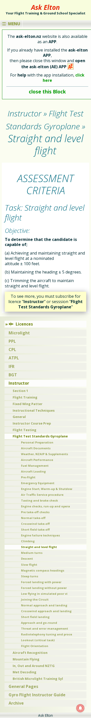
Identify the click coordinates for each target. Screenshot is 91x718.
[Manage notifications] (80, 708)
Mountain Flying (26, 659)
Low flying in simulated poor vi (44, 594)
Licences (24, 324)
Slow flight (29, 564)
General (19, 416)
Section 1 (20, 390)
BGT (13, 375)
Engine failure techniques (40, 535)
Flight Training (25, 397)
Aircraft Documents (36, 448)
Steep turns (29, 576)
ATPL (14, 358)
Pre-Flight (28, 477)
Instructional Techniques (34, 410)
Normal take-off (33, 518)
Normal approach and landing (44, 605)
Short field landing (35, 617)
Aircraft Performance (37, 460)
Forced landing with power (41, 582)
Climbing (28, 541)
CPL (12, 349)
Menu (14, 24)
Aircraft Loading (33, 471)
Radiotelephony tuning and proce (46, 634)
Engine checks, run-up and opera (45, 506)
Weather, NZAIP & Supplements (44, 454)
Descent (27, 558)
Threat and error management (44, 628)
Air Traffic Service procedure (42, 495)
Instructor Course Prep (32, 423)
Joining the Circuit (35, 599)
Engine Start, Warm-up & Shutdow (46, 489)
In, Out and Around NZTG (34, 665)
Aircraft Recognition (30, 652)
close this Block (47, 91)
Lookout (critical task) (38, 640)
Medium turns (31, 553)
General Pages (23, 686)
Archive (16, 703)
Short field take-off (35, 529)
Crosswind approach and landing (46, 611)
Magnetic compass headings (42, 570)
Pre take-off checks (35, 512)
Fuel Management (35, 465)
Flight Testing (24, 430)
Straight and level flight (39, 547)
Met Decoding (24, 672)
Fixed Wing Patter (27, 404)
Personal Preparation (37, 442)
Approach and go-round (39, 623)
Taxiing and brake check (39, 500)
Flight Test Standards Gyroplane (40, 436)
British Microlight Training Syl (38, 678)
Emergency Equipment (37, 483)
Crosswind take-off (35, 524)
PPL (12, 341)
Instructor (19, 383)
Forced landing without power (44, 588)
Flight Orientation (34, 646)
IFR (11, 366)
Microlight (19, 333)
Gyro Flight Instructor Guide (37, 695)
